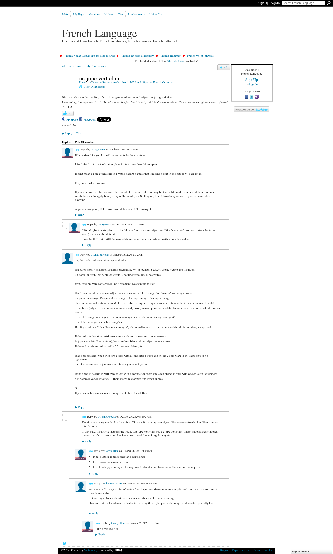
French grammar (170, 55)
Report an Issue (240, 550)
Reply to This (72, 133)
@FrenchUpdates (176, 61)
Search (329, 3)
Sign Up (263, 3)
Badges (224, 550)
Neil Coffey (90, 550)
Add (226, 67)
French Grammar (163, 82)
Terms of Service (263, 550)
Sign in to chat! (301, 551)
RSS (64, 543)
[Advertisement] (140, 51)
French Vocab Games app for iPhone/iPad (90, 55)
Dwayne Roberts (102, 82)
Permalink (77, 150)
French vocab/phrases (200, 55)
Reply (79, 215)
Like (69, 113)
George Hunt (98, 149)
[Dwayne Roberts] (69, 87)
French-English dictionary (138, 55)
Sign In (275, 3)
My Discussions (96, 66)
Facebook (90, 119)
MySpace (72, 119)
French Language (99, 32)
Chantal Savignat (100, 254)
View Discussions (94, 87)
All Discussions (71, 66)
